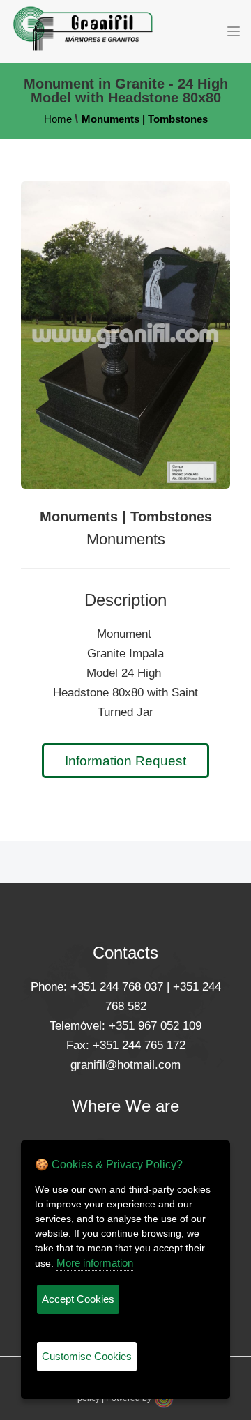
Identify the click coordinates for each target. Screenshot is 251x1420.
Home (58, 119)
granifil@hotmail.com (125, 1064)
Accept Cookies (78, 1299)
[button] (234, 31)
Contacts (125, 952)
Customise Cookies (87, 1356)
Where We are (125, 1106)
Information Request (125, 761)
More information (94, 1263)
